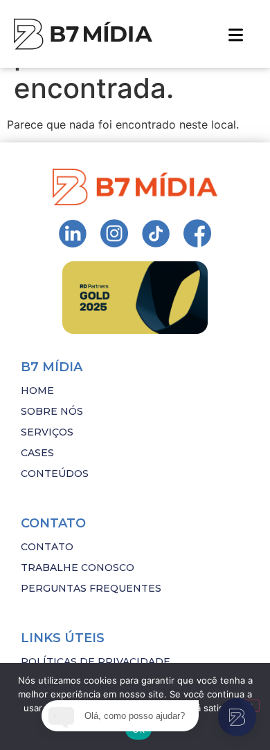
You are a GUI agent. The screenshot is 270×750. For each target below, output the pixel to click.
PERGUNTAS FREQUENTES (91, 588)
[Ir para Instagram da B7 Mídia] (73, 233)
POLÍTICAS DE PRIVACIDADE (95, 661)
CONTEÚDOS (55, 473)
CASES (37, 453)
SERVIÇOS (47, 432)
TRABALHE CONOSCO (77, 567)
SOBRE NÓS (52, 411)
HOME (37, 390)
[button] (235, 34)
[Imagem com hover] (83, 34)
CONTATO (47, 547)
